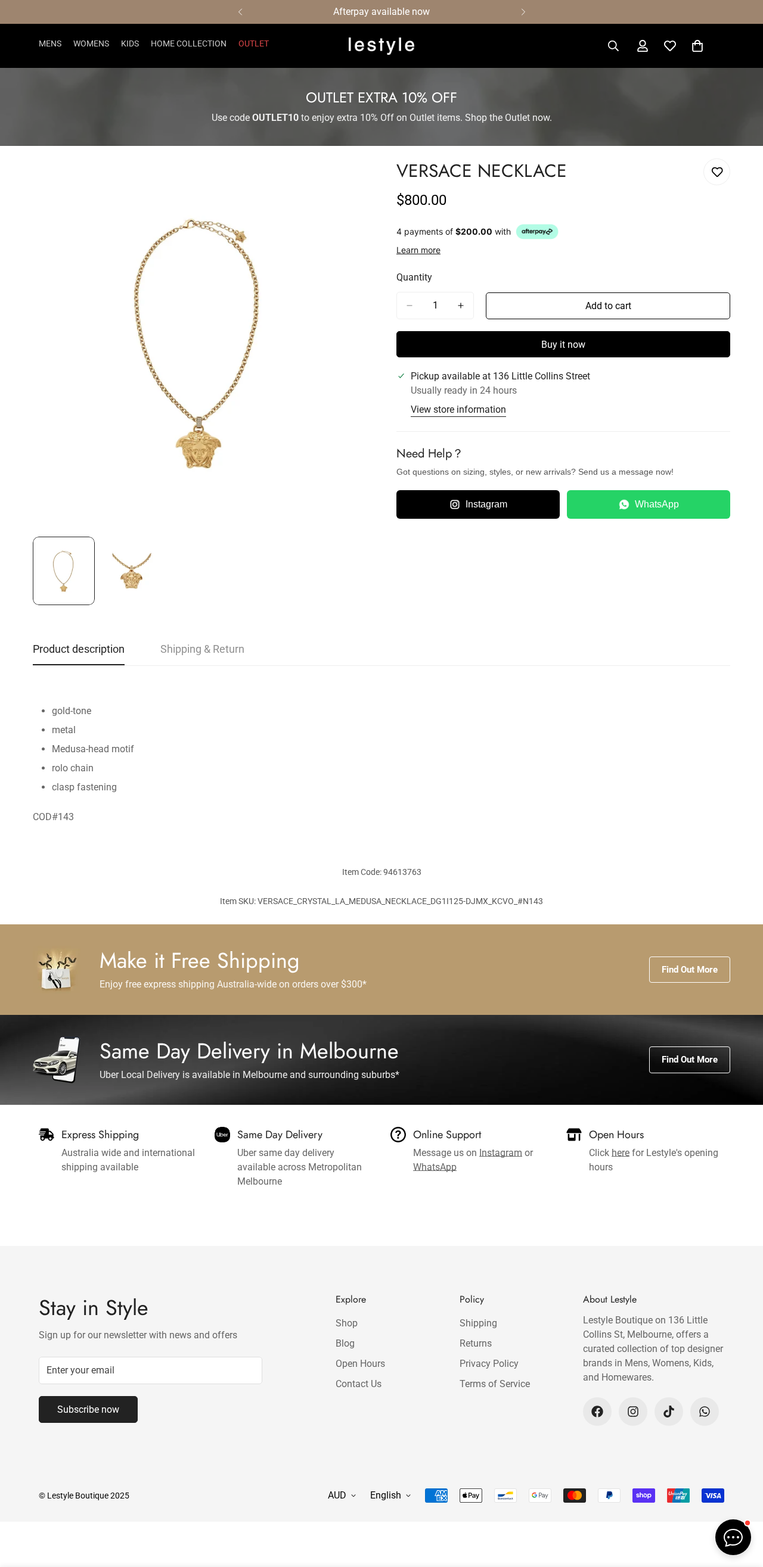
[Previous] (240, 12)
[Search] (613, 46)
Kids (130, 43)
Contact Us (359, 1384)
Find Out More (690, 969)
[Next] (523, 12)
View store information (458, 409)
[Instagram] (633, 1411)
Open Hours (360, 1363)
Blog (345, 1343)
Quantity (414, 277)
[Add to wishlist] (716, 171)
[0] (697, 46)
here (620, 1152)
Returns (476, 1343)
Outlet (253, 43)
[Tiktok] (669, 1411)
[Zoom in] (341, 180)
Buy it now (563, 344)
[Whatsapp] (704, 1411)
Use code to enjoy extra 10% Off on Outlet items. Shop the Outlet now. (382, 117)
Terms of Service (495, 1384)
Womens (91, 43)
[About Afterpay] (537, 231)
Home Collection (189, 43)
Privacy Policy (489, 1363)
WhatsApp (657, 504)
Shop (347, 1323)
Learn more (418, 250)
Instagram (486, 504)
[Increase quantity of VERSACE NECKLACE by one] (460, 305)
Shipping (478, 1323)
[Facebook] (597, 1411)
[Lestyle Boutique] (381, 46)
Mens (50, 43)
